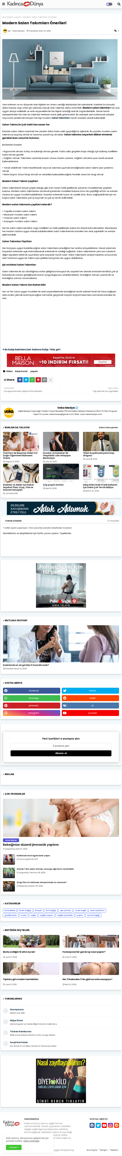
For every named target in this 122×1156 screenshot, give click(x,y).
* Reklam (113, 1150)
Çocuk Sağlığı (93, 915)
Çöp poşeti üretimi (53, 485)
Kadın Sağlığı (25, 910)
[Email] (44, 379)
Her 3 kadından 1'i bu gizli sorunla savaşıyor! (87, 979)
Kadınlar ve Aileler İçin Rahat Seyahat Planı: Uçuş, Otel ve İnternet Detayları (18, 487)
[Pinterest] (38, 379)
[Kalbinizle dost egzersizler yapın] (9, 859)
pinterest (33, 705)
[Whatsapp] (32, 379)
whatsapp (34, 698)
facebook (34, 690)
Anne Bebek (10, 910)
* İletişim (103, 1150)
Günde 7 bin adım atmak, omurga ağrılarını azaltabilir (45, 869)
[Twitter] (26, 379)
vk (92, 705)
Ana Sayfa (7, 17)
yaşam (18, 17)
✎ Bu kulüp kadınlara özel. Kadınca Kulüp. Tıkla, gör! (31, 349)
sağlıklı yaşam (46, 915)
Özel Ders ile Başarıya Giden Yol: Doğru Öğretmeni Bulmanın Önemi (20, 455)
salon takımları (60, 117)
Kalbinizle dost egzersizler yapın (33, 855)
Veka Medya (66, 408)
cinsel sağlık (80, 910)
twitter (92, 690)
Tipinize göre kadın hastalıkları (21, 979)
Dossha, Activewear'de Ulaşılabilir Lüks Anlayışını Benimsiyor (57, 455)
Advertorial (21, 371)
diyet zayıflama (97, 910)
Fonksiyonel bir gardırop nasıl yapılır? (83, 952)
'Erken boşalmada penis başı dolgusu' (98, 454)
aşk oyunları (65, 910)
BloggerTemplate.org (63, 1150)
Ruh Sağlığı (51, 910)
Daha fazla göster (108, 427)
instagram (33, 713)
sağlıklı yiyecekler (65, 915)
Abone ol (61, 753)
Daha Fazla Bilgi (31, 1140)
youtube (92, 713)
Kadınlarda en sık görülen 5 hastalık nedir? (26, 665)
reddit (92, 698)
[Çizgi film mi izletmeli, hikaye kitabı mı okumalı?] (9, 886)
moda (23, 915)
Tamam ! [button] (14, 1147)
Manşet (38, 910)
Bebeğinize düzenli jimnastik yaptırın (31, 845)
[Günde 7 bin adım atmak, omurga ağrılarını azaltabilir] (9, 873)
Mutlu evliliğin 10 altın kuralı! (19, 952)
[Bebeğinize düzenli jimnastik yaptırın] (61, 818)
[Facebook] (20, 379)
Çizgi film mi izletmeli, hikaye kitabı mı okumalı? (42, 882)
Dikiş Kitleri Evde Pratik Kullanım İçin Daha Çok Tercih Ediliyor (100, 486)
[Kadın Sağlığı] (61, 643)
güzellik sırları (11, 915)
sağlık (33, 915)
